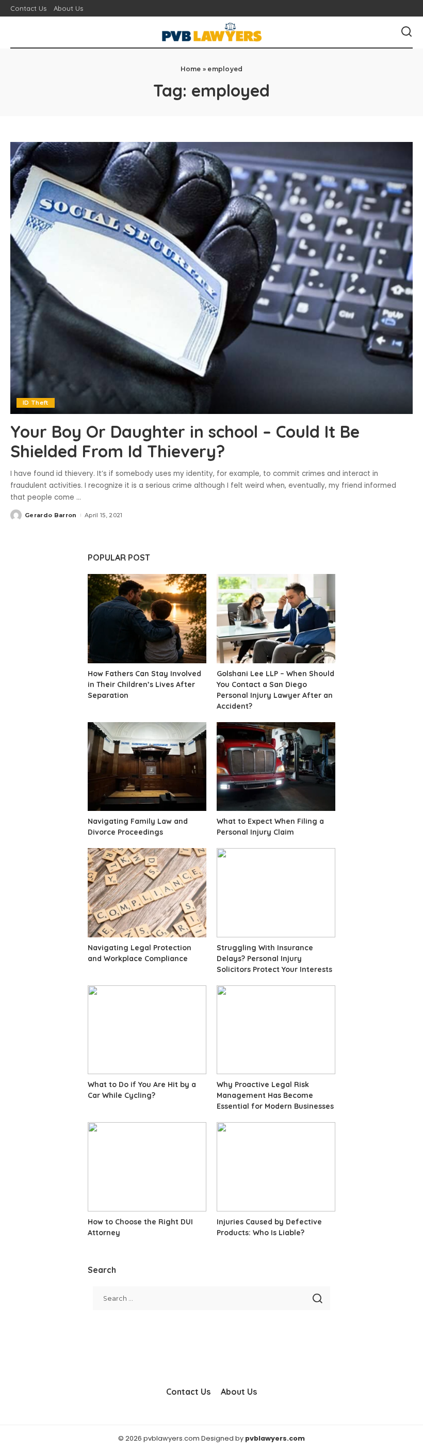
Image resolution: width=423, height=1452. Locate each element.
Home (191, 69)
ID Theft (35, 402)
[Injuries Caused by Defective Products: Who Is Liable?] (276, 1166)
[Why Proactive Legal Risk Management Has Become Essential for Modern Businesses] (276, 1030)
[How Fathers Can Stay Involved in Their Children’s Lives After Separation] (147, 618)
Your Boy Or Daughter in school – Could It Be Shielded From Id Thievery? (185, 441)
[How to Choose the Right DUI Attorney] (147, 1166)
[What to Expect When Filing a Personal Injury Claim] (276, 766)
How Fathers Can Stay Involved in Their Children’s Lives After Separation (144, 684)
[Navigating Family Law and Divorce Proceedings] (147, 766)
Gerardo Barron (51, 515)
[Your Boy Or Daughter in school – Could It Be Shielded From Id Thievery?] (211, 278)
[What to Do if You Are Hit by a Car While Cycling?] (147, 1030)
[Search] (406, 32)
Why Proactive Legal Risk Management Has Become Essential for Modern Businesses (275, 1095)
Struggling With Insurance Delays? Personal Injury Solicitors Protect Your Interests (274, 958)
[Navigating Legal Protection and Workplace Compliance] (147, 892)
